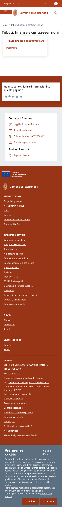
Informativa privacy (13, 417)
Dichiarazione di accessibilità (18, 426)
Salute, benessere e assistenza (19, 263)
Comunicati (9, 324)
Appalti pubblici (11, 267)
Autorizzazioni (11, 249)
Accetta (51, 501)
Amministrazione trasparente (18, 412)
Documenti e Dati (12, 224)
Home (4, 25)
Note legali (9, 421)
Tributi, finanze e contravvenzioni (20, 295)
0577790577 (14, 373)
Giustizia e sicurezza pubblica (18, 286)
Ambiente (9, 290)
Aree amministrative (14, 205)
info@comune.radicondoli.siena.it (27, 378)
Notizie (7, 320)
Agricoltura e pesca (13, 253)
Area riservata (11, 430)
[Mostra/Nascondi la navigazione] (5, 11)
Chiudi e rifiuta (49, 452)
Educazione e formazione (16, 258)
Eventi (7, 349)
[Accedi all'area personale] (56, 3)
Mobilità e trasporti (13, 281)
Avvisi (7, 329)
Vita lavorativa (11, 276)
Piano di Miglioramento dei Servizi (20, 435)
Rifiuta (33, 501)
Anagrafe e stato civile (15, 244)
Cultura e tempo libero (15, 299)
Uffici (6, 210)
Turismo (8, 272)
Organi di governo (12, 201)
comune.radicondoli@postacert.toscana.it (29, 382)
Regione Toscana (11, 3)
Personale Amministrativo (17, 219)
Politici (7, 215)
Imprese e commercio (14, 304)
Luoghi (7, 345)
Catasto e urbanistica (14, 240)
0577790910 (14, 368)
